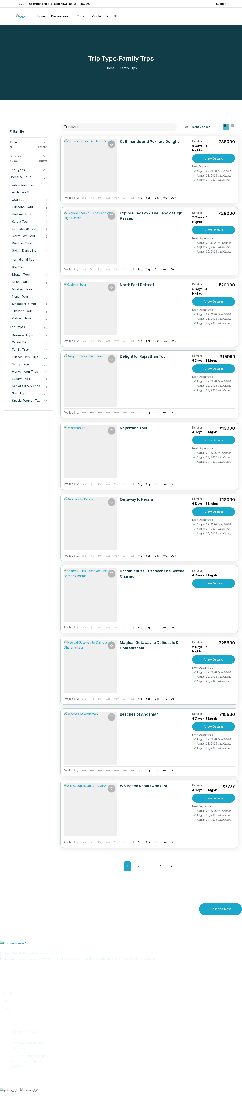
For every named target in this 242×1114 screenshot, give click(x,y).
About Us (10, 993)
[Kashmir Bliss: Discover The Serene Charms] (90, 595)
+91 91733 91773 (23, 1032)
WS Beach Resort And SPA (144, 785)
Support (221, 3)
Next (171, 866)
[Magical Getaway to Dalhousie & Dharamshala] (90, 666)
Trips (80, 16)
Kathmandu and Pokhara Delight (149, 141)
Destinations (59, 16)
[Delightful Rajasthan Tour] (90, 380)
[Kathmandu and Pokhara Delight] (90, 165)
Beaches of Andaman (139, 714)
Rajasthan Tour (134, 427)
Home (41, 16)
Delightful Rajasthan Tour (143, 356)
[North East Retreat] (90, 308)
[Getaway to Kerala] (90, 523)
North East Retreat (137, 284)
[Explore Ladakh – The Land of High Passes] (90, 237)
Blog (117, 16)
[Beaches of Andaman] (90, 738)
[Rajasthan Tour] (90, 452)
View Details (213, 158)
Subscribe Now (220, 909)
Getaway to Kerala (136, 499)
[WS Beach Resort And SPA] (90, 809)
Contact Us (100, 16)
